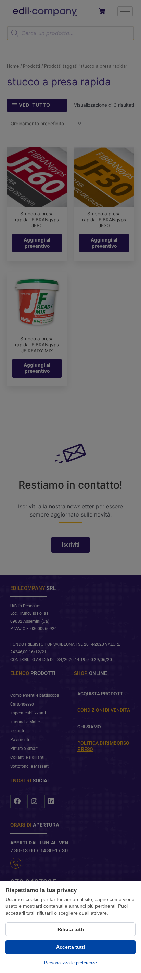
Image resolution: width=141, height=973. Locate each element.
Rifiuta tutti (70, 929)
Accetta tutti (70, 947)
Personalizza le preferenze (70, 962)
